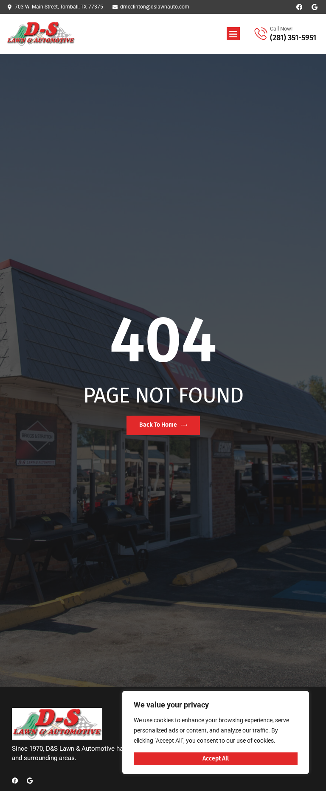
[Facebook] (299, 7)
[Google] (314, 7)
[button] (233, 34)
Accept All (215, 758)
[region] (215, 732)
